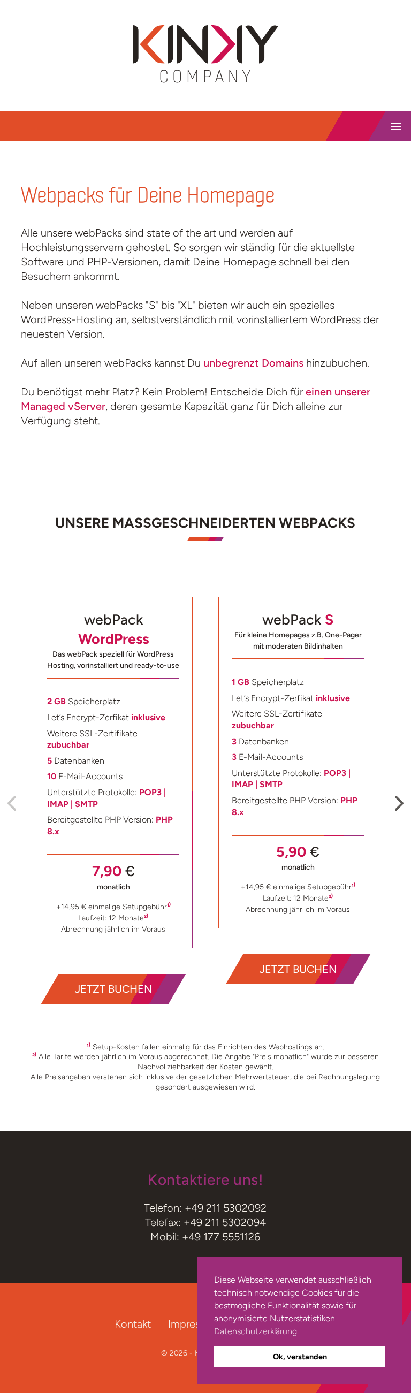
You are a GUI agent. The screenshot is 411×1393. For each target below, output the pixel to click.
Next (398, 800)
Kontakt (133, 1324)
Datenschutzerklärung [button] (255, 1331)
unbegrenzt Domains (253, 362)
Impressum (194, 1324)
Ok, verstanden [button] (300, 1356)
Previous (12, 800)
